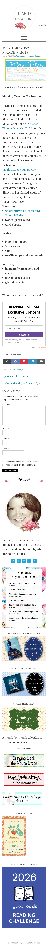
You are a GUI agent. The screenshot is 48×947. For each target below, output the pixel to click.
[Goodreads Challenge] (24, 897)
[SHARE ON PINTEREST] (24, 361)
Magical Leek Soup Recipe (19, 169)
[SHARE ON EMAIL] (41, 361)
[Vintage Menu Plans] (24, 733)
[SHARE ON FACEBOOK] (15, 361)
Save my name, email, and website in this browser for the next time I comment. (20, 463)
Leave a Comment (35, 56)
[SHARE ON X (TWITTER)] (6, 361)
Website (5, 448)
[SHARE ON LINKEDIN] (32, 361)
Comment (7, 404)
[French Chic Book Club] (24, 697)
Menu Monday (17, 370)
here (14, 87)
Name (5, 428)
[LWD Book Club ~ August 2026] (24, 662)
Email (5, 438)
